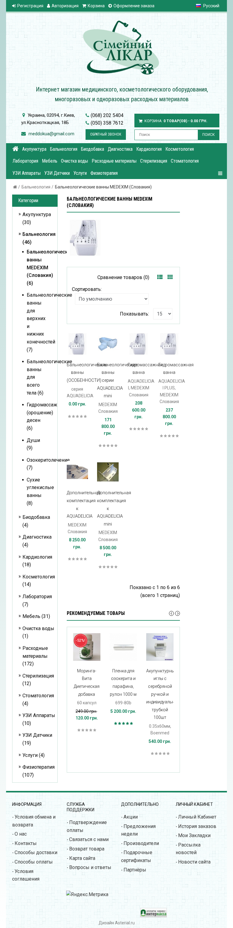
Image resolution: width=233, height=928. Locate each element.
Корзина (96, 5)
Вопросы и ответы (90, 867)
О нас (21, 834)
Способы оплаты (34, 862)
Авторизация (65, 5)
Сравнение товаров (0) (123, 277)
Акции (130, 817)
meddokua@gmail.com (51, 133)
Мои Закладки (194, 835)
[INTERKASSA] (153, 916)
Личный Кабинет (197, 817)
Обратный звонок (105, 134)
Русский (210, 5)
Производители (141, 843)
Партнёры (134, 870)
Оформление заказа (133, 5)
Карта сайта (82, 858)
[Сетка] (170, 277)
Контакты (26, 843)
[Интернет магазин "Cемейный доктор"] (15, 148)
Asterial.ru (125, 922)
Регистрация (30, 5)
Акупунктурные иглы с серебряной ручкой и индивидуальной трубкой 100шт (163, 694)
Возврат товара (86, 849)
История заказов (197, 826)
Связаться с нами (89, 839)
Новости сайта (194, 862)
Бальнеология (36, 187)
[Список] (159, 277)
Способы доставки (36, 852)
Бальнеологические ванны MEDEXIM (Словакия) (103, 187)
